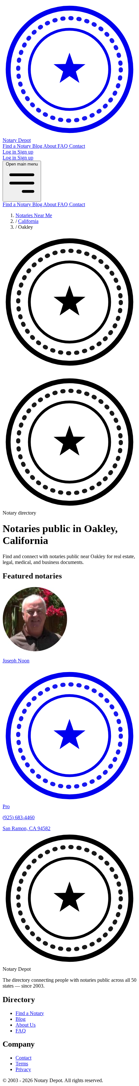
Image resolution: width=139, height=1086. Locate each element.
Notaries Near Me (34, 215)
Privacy (23, 1069)
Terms (22, 1063)
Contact (77, 146)
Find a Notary (17, 146)
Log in (10, 152)
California (28, 221)
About (50, 146)
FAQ (63, 146)
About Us (26, 1025)
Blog (37, 146)
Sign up (25, 152)
